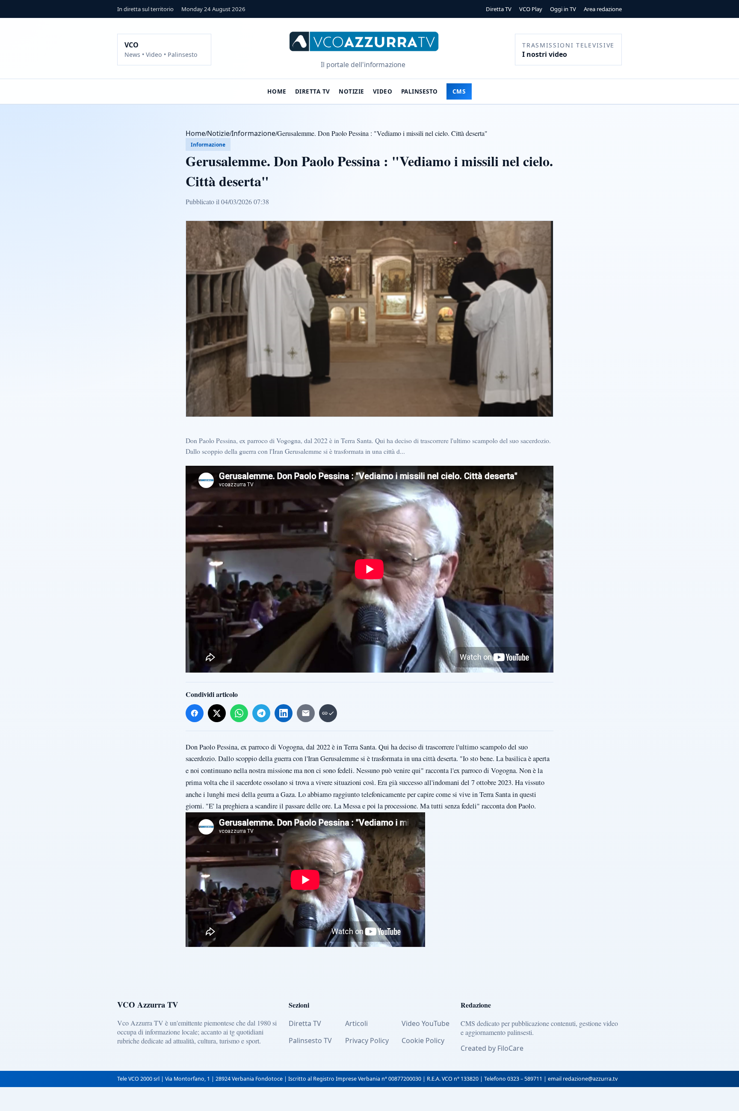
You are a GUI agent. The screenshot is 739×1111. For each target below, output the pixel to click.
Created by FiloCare (492, 1048)
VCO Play (530, 9)
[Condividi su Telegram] (261, 713)
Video (383, 91)
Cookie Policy (423, 1040)
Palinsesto (419, 91)
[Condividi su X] (217, 713)
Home (276, 91)
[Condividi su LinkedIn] (284, 713)
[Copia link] (328, 713)
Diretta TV (498, 9)
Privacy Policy (367, 1040)
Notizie (351, 91)
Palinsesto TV (310, 1040)
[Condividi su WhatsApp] (239, 713)
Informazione (253, 133)
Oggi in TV (563, 9)
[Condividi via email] (306, 713)
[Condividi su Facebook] (195, 713)
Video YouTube (425, 1023)
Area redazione (603, 9)
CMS (459, 91)
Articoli (356, 1023)
